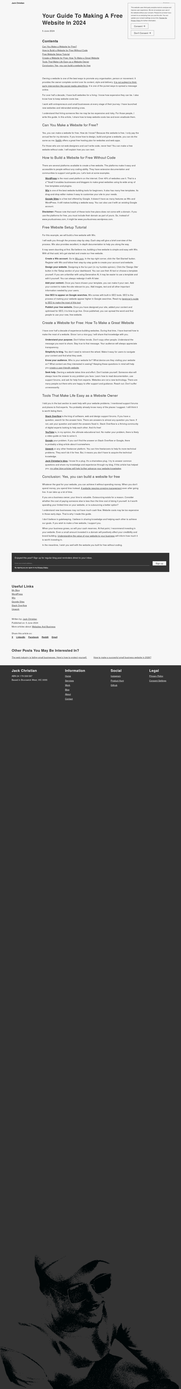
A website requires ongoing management (101, 488)
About (68, 694)
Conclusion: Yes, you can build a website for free (66, 65)
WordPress (17, 594)
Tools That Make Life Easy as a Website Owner (65, 61)
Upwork (15, 609)
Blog (67, 689)
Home (68, 676)
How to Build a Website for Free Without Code (65, 50)
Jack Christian (30, 618)
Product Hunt (117, 680)
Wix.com (79, 258)
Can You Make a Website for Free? (59, 46)
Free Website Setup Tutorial (56, 54)
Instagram (116, 676)
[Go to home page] (18, 3)
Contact (69, 698)
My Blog (16, 590)
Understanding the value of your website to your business (86, 535)
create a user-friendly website (64, 367)
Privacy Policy (43, 568)
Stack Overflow (19, 605)
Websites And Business (43, 626)
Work (67, 685)
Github (114, 685)
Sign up (159, 563)
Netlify (59, 140)
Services (69, 680)
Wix (13, 597)
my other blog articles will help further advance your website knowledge (85, 468)
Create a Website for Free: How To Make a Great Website (70, 57)
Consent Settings (157, 680)
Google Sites (18, 601)
